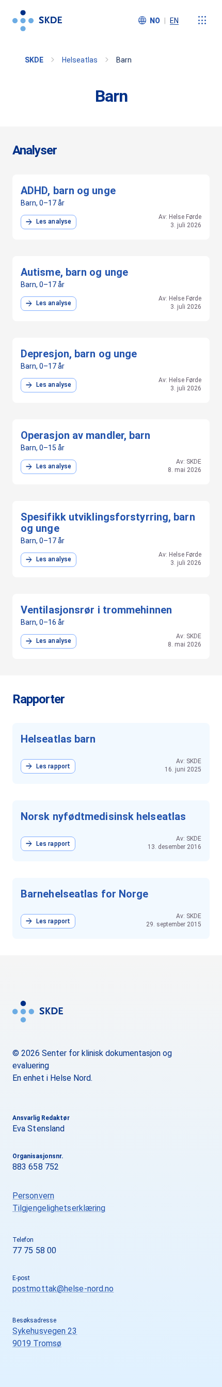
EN (174, 21)
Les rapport (47, 766)
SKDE (34, 60)
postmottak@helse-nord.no (63, 1289)
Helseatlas (80, 60)
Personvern (33, 1196)
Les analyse (47, 222)
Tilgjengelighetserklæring (59, 1208)
